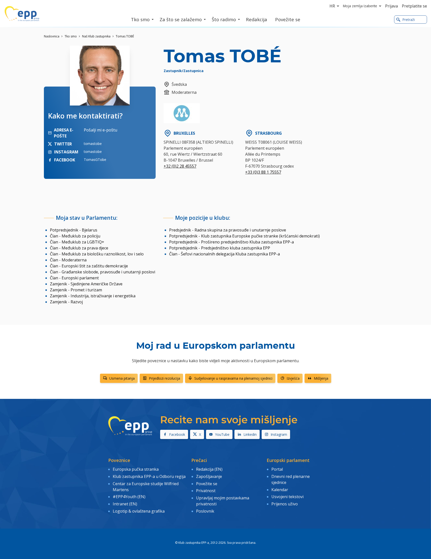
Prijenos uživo (284, 504)
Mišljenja (321, 378)
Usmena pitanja (122, 378)
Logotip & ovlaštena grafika (139, 511)
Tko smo (71, 36)
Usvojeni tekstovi (287, 496)
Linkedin (250, 434)
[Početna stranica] (22, 13)
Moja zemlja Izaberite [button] (360, 5)
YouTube (222, 434)
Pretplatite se (414, 6)
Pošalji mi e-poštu (100, 130)
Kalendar (279, 489)
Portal (277, 469)
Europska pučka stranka (136, 469)
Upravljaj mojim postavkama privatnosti (222, 501)
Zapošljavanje (209, 476)
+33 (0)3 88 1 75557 (263, 172)
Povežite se (206, 483)
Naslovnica (51, 36)
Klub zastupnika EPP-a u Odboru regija (149, 476)
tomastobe (93, 143)
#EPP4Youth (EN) (129, 496)
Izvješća (293, 378)
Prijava (391, 6)
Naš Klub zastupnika (96, 36)
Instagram (279, 434)
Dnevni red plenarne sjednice (290, 479)
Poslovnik (205, 511)
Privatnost (206, 490)
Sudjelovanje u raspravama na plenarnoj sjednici (233, 378)
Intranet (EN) (125, 504)
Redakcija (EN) (209, 469)
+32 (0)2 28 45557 (180, 166)
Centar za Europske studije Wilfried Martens (146, 486)
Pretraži (408, 19)
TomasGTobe (95, 159)
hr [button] (332, 6)
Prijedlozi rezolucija (164, 378)
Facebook (177, 434)
